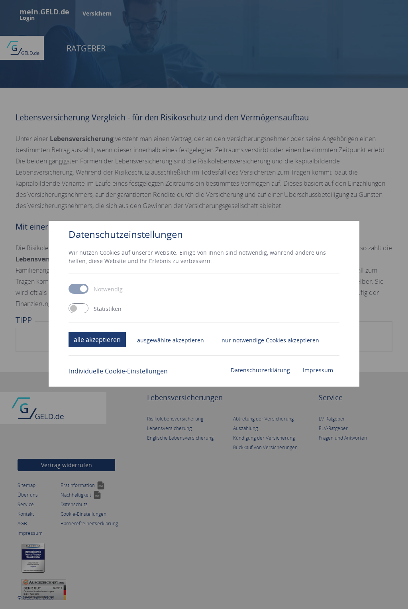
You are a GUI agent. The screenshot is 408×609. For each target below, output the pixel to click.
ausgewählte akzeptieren (170, 340)
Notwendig (108, 289)
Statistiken (108, 308)
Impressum (318, 370)
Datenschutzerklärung (260, 370)
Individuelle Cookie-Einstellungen (118, 371)
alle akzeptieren (97, 339)
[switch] (78, 308)
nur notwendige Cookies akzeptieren (270, 340)
